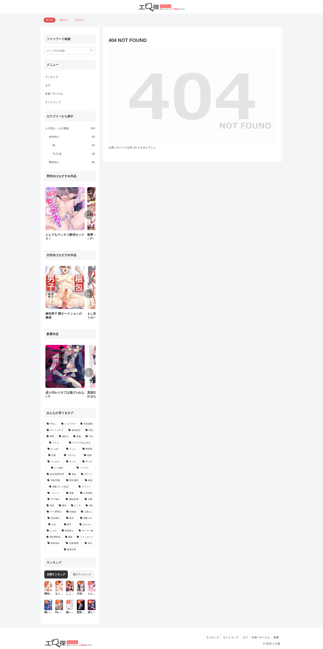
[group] (65, 215)
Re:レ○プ (58, 612)
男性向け (63, 20)
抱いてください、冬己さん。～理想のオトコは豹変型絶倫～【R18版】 (70, 612)
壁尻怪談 (81, 612)
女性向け (79, 20)
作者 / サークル (54, 93)
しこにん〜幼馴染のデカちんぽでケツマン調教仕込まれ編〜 (70, 594)
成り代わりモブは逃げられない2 (92, 612)
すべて (49, 20)
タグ (47, 85)
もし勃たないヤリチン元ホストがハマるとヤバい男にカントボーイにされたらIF (59, 594)
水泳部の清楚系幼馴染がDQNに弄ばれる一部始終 (81, 594)
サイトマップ (53, 102)
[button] (91, 50)
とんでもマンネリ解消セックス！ (92, 594)
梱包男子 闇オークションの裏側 (48, 594)
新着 (276, 637)
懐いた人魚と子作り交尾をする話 (48, 612)
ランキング (51, 76)
